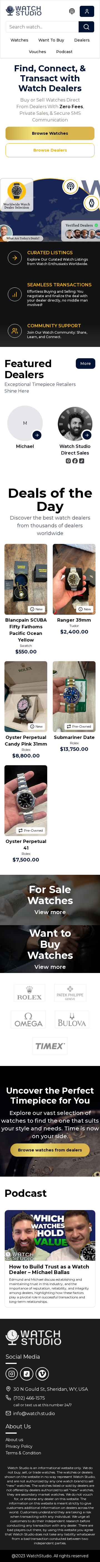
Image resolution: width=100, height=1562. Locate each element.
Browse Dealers (50, 150)
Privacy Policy (19, 1446)
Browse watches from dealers (50, 1150)
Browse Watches (50, 133)
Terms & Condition (23, 1453)
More (85, 363)
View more (50, 912)
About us (14, 1439)
